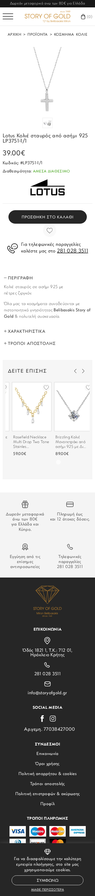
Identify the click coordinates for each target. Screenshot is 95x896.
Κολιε (81, 35)
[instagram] (53, 718)
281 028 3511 (70, 567)
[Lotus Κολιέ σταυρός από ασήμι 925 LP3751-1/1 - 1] (47, 79)
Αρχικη (14, 35)
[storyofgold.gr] (47, 16)
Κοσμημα (64, 35)
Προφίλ (47, 804)
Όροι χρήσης (47, 764)
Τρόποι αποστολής (47, 784)
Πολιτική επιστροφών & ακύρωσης (47, 794)
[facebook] (42, 718)
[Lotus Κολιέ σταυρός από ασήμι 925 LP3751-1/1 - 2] (47, 123)
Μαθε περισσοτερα (47, 890)
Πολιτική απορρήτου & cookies (47, 774)
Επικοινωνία (47, 754)
